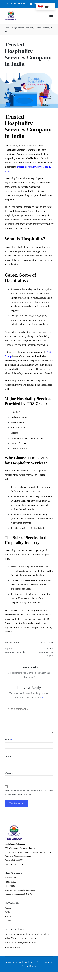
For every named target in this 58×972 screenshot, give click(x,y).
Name (9, 739)
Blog (14, 27)
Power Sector (11, 877)
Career (8, 908)
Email (9, 756)
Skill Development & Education (20, 890)
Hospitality (10, 886)
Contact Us (10, 920)
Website (9, 773)
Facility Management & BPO (18, 894)
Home (7, 27)
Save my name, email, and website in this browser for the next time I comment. (29, 792)
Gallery (8, 912)
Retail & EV (10, 882)
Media (8, 916)
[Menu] (51, 16)
